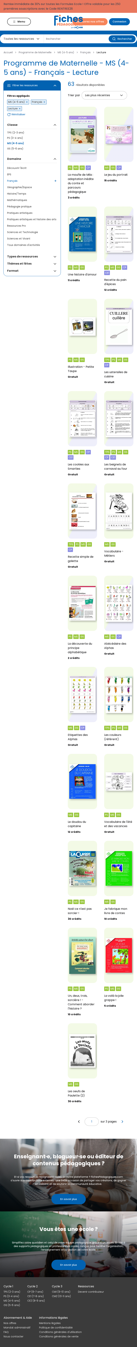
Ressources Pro (16, 226)
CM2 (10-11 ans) (61, 1296)
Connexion (119, 21)
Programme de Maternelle (35, 52)
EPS (9, 174)
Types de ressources (22, 256)
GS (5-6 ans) (15, 148)
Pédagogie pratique (19, 206)
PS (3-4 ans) (15, 138)
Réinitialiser (18, 114)
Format (13, 271)
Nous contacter (13, 1336)
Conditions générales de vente (58, 1336)
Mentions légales (50, 1323)
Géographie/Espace (19, 187)
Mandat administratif (17, 1327)
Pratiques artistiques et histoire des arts (31, 219)
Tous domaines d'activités (23, 245)
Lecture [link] (101, 52)
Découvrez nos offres (90, 21)
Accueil (8, 52)
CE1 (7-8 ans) (35, 1296)
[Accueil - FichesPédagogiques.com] (68, 21)
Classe (12, 125)
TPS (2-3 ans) (15, 132)
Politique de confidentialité (56, 1327)
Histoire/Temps (16, 193)
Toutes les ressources (19, 39)
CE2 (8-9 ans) (36, 1300)
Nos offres (10, 1323)
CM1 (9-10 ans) (61, 1292)
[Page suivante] (122, 1121)
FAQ (6, 1332)
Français (85, 52)
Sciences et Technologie (22, 232)
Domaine (14, 159)
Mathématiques (17, 200)
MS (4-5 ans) (66, 52)
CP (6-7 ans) (35, 1292)
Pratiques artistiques (19, 213)
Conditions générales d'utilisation (60, 1332)
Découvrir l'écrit (17, 168)
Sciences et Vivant (18, 238)
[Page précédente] (79, 1121)
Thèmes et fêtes (19, 264)
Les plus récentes (97, 95)
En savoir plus (68, 1199)
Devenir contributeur (91, 1292)
